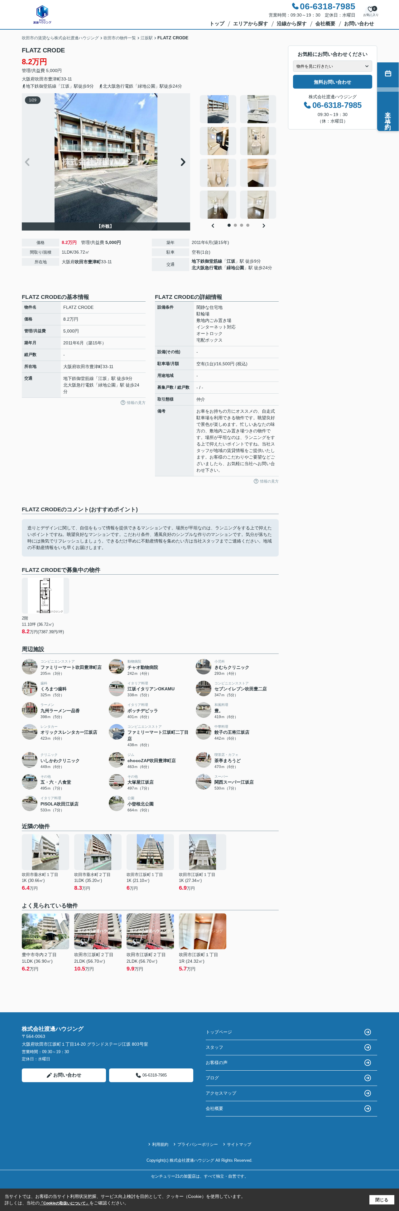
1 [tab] (229, 225)
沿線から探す (292, 23)
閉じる (381, 1199)
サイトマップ (239, 1144)
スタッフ (214, 1047)
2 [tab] (235, 225)
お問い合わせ (359, 23)
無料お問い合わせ (332, 82)
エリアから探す (250, 23)
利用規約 (160, 1144)
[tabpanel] (238, 157)
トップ (216, 23)
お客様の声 (217, 1062)
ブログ (212, 1077)
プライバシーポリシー (197, 1144)
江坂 (231, 261)
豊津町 (54, 78)
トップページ (219, 1031)
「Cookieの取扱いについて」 (64, 1203)
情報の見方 (136, 403)
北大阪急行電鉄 (207, 267)
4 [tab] (247, 225)
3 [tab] (241, 225)
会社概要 (325, 23)
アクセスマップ (221, 1093)
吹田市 (41, 78)
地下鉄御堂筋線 (207, 261)
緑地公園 (235, 267)
